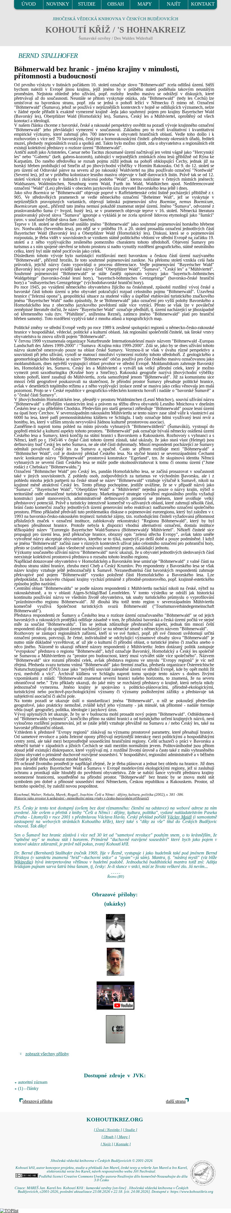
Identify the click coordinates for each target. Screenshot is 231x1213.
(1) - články (28, 1088)
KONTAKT (202, 4)
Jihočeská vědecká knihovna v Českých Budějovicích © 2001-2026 (101, 1161)
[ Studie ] (130, 1130)
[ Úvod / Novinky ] (108, 1130)
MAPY (144, 4)
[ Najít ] (107, 1144)
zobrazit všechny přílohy (47, 1053)
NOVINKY (57, 4)
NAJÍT (173, 4)
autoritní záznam (32, 1082)
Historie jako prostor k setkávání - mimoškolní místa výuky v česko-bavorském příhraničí (81, 798)
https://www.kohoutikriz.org (191, 1192)
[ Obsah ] (108, 1137)
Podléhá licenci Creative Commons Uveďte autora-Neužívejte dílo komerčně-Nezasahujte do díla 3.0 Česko (113, 1178)
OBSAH (115, 4)
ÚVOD (28, 4)
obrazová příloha (37, 1101)
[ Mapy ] (123, 1137)
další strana (176, 1101)
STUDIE (86, 4)
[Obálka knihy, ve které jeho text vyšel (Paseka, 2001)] (115, 1029)
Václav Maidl (179, 817)
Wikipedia (23, 862)
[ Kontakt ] (122, 1144)
